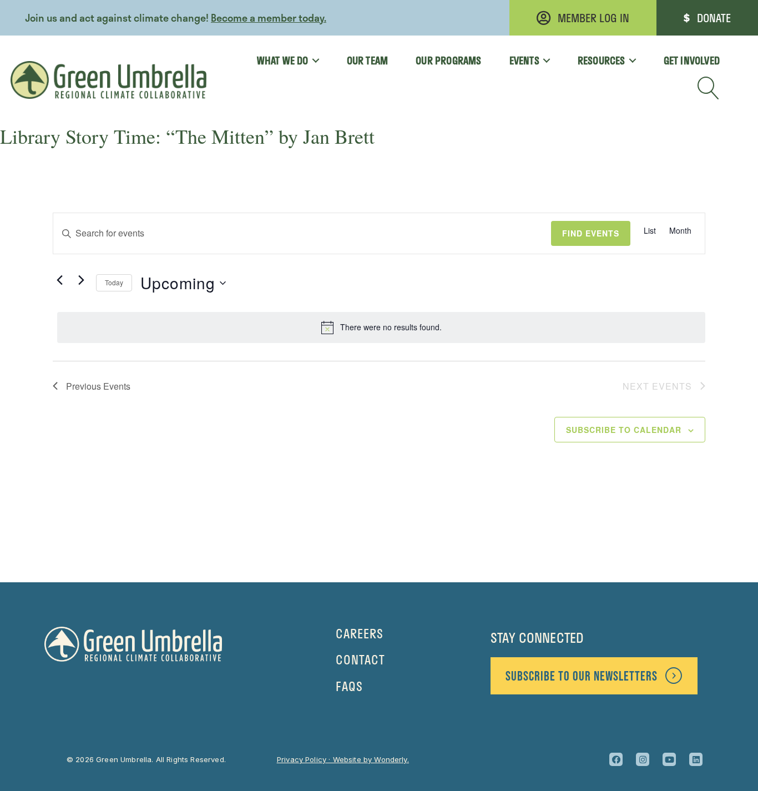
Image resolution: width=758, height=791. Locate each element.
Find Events (590, 233)
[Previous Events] (59, 280)
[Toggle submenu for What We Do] (312, 60)
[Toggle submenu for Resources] (629, 60)
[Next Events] (81, 280)
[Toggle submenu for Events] (543, 60)
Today (114, 282)
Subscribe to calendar (623, 429)
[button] (708, 88)
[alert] (381, 327)
